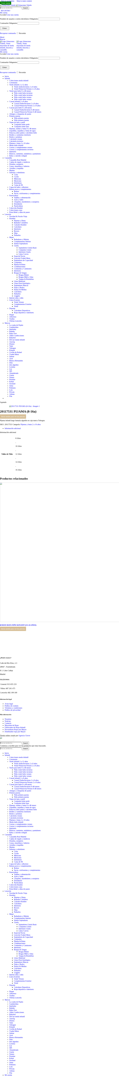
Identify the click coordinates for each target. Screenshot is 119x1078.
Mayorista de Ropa (12, 725)
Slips (16, 233)
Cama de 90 (18, 185)
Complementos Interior (22, 241)
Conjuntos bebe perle (22, 124)
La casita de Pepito (16, 325)
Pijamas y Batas (20, 221)
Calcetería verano (15, 139)
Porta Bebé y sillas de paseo (19, 212)
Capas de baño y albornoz (18, 187)
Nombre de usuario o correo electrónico (19, 19)
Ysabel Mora (14, 354)
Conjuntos (17, 262)
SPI (10, 371)
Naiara (11, 377)
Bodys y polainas (15, 137)
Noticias (8, 721)
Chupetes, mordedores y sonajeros (26, 202)
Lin (10, 369)
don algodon (13, 365)
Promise (12, 379)
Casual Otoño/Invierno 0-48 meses (26, 110)
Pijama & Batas (19, 264)
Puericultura (13, 196)
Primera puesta (14, 116)
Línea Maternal (19, 281)
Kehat (11, 382)
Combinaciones (19, 267)
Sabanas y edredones (17, 173)
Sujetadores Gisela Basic (28, 248)
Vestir (16, 306)
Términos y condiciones (13, 708)
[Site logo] (8, 5)
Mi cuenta (8, 1075)
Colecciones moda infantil (18, 81)
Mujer (11, 237)
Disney (12, 344)
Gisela (16, 246)
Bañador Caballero (21, 223)
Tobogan (12, 348)
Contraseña (8, 23)
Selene (11, 356)
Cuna (16, 175)
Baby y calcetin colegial (18, 156)
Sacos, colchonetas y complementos (27, 193)
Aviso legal (9, 704)
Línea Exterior (14, 300)
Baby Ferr (13, 333)
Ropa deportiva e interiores (24, 313)
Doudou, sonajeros (16, 164)
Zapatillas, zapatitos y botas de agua (22, 131)
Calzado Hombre (20, 225)
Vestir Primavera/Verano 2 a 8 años (27, 89)
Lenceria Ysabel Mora (22, 258)
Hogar (11, 315)
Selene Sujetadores (21, 244)
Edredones (18, 183)
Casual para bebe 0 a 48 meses (20, 108)
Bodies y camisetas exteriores (20, 135)
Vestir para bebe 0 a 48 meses (20, 91)
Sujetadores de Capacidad (23, 260)
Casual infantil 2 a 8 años (18, 101)
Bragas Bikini (24, 275)
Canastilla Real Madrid (17, 160)
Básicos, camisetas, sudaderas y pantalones (25, 154)
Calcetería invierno (16, 141)
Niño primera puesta (21, 120)
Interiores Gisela (25, 252)
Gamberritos (13, 327)
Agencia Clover (24, 736)
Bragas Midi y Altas (26, 277)
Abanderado (13, 373)
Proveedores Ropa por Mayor (15, 730)
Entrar (5, 28)
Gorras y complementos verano (20, 147)
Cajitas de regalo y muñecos (19, 162)
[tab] (13, 428)
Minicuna (17, 179)
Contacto (8, 723)
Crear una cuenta (12, 15)
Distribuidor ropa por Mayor (15, 732)
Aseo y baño (18, 200)
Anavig (12, 342)
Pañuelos (17, 235)
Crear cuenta (5, 3)
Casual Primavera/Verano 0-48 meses (27, 112)
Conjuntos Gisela (25, 250)
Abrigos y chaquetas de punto (20, 114)
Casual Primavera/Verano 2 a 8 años (27, 106)
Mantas (12, 170)
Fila (10, 396)
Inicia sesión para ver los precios (13, 417)
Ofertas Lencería (15, 321)
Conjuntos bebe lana (21, 127)
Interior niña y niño (16, 298)
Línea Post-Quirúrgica (22, 283)
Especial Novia (19, 256)
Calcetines (17, 227)
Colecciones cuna (15, 210)
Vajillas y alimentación (22, 198)
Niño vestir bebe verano (22, 99)
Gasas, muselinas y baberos (19, 166)
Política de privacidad (12, 710)
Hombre (12, 219)
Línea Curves (23, 254)
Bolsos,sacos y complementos (20, 189)
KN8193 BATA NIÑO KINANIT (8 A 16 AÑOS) (20, 625)
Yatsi (11, 346)
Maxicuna (17, 181)
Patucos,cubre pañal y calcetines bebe (23, 133)
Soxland (12, 384)
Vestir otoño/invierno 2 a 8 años (25, 87)
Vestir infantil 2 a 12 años (18, 85)
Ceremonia (13, 83)
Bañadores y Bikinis (21, 239)
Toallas (12, 319)
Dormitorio (18, 204)
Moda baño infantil (16, 145)
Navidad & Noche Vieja (18, 216)
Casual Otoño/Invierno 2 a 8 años (26, 104)
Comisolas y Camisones (22, 269)
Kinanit (12, 350)
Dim (11, 363)
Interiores (12, 152)
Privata (11, 392)
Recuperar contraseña (8, 33)
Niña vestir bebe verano (22, 97)
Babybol (12, 338)
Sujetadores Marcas (21, 285)
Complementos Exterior (22, 304)
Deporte (12, 308)
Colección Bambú (16, 208)
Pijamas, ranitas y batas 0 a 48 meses (22, 129)
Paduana (12, 388)
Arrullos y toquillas (16, 168)
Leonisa (12, 367)
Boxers (16, 231)
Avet (11, 359)
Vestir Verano (19, 302)
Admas (12, 394)
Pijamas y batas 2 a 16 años (19, 143)
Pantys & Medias (20, 290)
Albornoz (12, 317)
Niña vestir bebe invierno (23, 93)
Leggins (17, 296)
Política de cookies (11, 706)
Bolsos (16, 191)
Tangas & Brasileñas (26, 279)
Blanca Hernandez (16, 361)
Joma (11, 386)
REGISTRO (5, 11)
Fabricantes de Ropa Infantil (15, 727)
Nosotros (8, 719)
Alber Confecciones (16, 336)
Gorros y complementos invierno (21, 150)
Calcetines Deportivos (22, 310)
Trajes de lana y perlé (17, 122)
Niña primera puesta (21, 118)
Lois (11, 390)
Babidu (12, 331)
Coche (16, 177)
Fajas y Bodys (19, 287)
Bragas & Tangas (20, 273)
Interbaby (12, 329)
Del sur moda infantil (17, 340)
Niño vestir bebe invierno (23, 95)
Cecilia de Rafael (15, 352)
